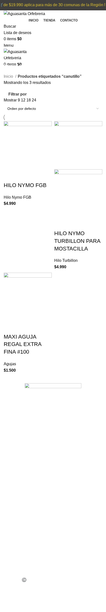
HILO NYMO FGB (25, 185)
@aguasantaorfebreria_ (29, 563)
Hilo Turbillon (66, 260)
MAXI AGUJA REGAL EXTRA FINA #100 (22, 344)
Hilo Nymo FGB (17, 197)
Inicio (9, 76)
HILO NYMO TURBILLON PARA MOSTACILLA (77, 241)
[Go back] (10, 31)
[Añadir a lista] (36, 175)
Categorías (14, 55)
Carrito (14, 479)
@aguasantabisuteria (27, 574)
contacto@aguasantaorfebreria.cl (38, 547)
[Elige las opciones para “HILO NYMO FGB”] (10, 175)
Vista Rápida (23, 175)
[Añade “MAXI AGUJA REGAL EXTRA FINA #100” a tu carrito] (10, 327)
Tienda (15, 468)
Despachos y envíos (27, 500)
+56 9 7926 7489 (23, 526)
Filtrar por (17, 94)
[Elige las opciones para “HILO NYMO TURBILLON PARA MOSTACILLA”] (60, 223)
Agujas (10, 364)
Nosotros (17, 489)
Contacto (16, 510)
